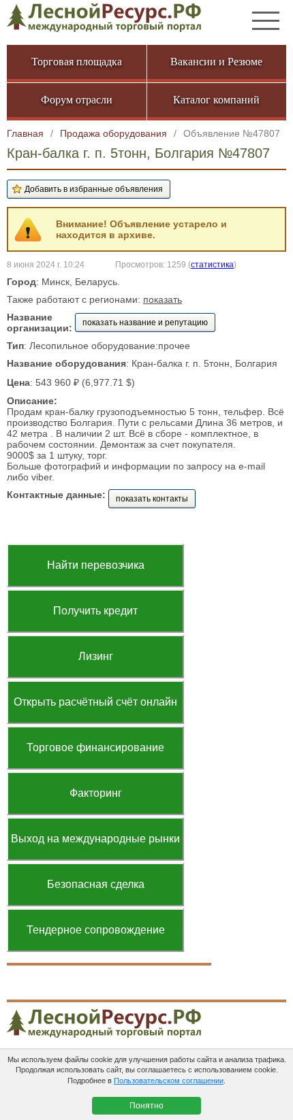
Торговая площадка (76, 61)
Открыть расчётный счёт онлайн (95, 702)
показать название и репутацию (145, 322)
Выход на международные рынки (95, 838)
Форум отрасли (76, 99)
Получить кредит (95, 610)
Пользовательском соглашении (168, 1080)
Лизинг (95, 656)
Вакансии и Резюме (216, 61)
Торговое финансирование (95, 747)
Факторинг (96, 793)
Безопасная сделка (95, 884)
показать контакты (152, 499)
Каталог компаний (216, 99)
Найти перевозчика (95, 565)
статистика (212, 264)
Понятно (146, 1105)
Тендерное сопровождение (96, 930)
